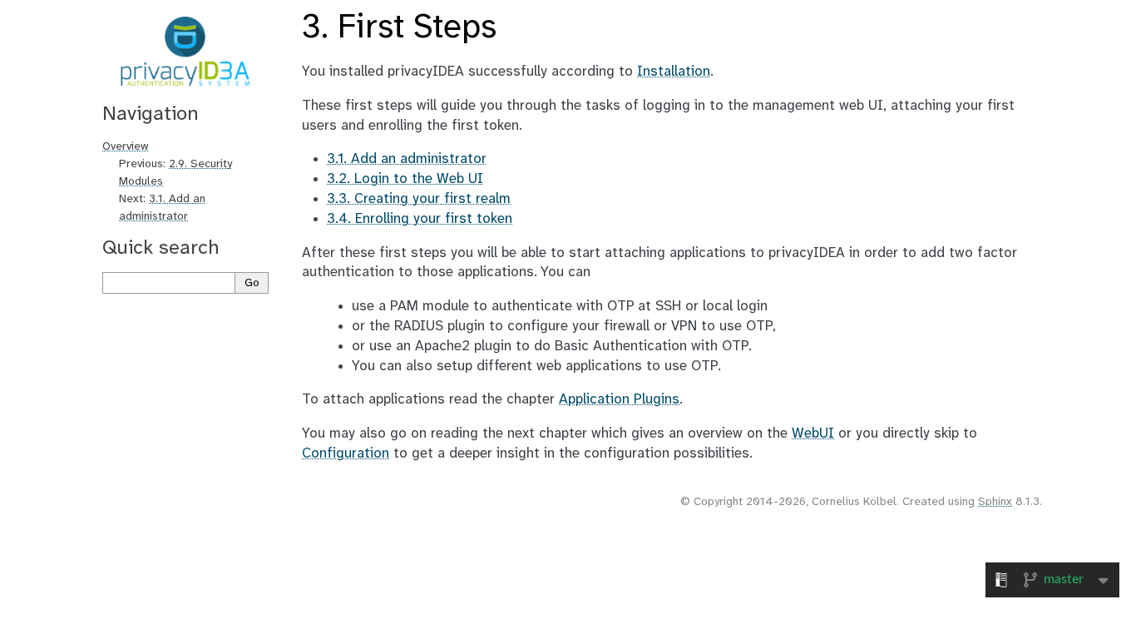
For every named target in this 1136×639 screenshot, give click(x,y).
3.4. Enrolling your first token (419, 218)
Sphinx (995, 502)
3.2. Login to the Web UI (405, 178)
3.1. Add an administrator (407, 158)
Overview (125, 147)
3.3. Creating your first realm (419, 198)
